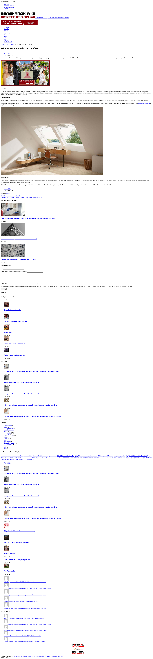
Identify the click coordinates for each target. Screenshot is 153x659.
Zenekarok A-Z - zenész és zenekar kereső (24, 656)
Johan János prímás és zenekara (14, 344)
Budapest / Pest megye (67, 455)
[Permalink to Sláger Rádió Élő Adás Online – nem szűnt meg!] (6, 527)
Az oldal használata (9, 7)
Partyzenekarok (8, 444)
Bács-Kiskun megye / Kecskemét (87, 456)
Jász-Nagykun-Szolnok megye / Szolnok (54, 457)
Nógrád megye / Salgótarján (92, 457)
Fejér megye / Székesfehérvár (137, 456)
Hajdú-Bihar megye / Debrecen (23, 457)
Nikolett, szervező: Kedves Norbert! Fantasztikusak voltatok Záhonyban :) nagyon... (25, 608)
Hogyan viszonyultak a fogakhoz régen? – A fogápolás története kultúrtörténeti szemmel (32, 416)
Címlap (2, 44)
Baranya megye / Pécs (26, 456)
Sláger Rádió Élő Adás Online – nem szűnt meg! (19, 531)
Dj (4, 34)
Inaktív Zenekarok (8, 435)
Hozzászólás (4, 283)
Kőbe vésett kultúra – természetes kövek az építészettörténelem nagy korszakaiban (30, 405)
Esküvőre (6, 29)
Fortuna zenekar (9, 553)
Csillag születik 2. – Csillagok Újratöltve (17, 559)
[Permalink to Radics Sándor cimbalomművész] (6, 352)
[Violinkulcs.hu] (78, 650)
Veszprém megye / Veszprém (9, 459)
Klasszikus (6, 438)
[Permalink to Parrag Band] (6, 329)
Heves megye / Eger (37, 457)
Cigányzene (7, 33)
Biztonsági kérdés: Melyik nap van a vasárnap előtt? (14, 271)
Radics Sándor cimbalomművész (14, 355)
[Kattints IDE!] (25, 85)
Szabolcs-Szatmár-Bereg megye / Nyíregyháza (124, 457)
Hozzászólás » (7, 54)
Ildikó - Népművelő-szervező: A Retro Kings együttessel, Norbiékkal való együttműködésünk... (28, 588)
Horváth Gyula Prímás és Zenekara (15, 321)
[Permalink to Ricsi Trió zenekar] (6, 568)
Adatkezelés (54, 656)
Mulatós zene (7, 441)
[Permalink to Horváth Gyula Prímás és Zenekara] (6, 318)
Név (2, 268)
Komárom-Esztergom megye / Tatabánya (74, 457)
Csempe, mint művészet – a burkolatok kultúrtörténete (18, 259)
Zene (8, 434)
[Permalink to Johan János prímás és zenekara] (6, 340)
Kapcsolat (6, 8)
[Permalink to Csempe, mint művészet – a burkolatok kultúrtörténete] (6, 390)
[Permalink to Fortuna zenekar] (6, 550)
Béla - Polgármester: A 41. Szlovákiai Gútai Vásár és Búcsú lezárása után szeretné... (25, 582)
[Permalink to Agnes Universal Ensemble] (6, 306)
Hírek (7, 44)
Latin (5, 39)
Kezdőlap (6, 4)
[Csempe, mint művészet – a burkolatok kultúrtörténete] (13, 256)
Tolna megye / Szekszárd (145, 457)
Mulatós (6, 30)
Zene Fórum (7, 10)
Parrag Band (8, 332)
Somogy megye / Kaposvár (105, 457)
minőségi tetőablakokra (144, 103)
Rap (5, 447)
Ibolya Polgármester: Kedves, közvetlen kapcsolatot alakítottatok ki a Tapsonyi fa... (25, 595)
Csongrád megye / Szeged (120, 456)
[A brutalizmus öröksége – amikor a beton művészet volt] (13, 235)
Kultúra (12, 44)
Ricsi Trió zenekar (10, 571)
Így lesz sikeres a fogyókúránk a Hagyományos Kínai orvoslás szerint (21, 197)
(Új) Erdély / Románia (5, 456)
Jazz (5, 37)
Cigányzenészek (8, 425)
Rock (5, 36)
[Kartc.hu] (78, 646)
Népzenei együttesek (9, 443)
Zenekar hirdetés (8, 42)
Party (5, 31)
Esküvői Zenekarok (9, 430)
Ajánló (48, 656)
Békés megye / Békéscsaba (105, 456)
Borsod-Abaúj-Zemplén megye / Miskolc (44, 456)
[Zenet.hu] (78, 653)
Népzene (6, 40)
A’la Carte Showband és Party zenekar (16, 542)
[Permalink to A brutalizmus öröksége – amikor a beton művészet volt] (6, 379)
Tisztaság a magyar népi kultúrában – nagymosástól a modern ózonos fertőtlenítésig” (28, 218)
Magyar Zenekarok (41, 656)
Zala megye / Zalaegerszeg (26, 459)
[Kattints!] (19, 24)
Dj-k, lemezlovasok (9, 428)
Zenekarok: (7, 27)
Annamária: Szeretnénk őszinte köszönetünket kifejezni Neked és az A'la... (22, 601)
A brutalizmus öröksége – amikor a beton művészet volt (19, 239)
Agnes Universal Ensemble (12, 310)
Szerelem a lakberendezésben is (10, 196)
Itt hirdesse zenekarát (9, 5)
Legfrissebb (7, 462)
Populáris (6, 445)
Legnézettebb (7, 463)
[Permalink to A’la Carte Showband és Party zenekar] (6, 539)
